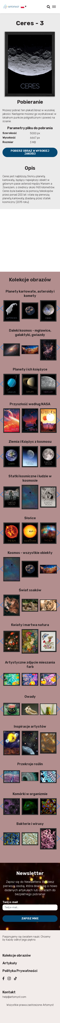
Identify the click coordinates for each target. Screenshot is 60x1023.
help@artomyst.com (14, 996)
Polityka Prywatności (19, 971)
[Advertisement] (30, 240)
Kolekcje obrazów (16, 955)
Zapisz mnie (30, 918)
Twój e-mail (10, 902)
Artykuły (9, 963)
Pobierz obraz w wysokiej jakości (30, 152)
